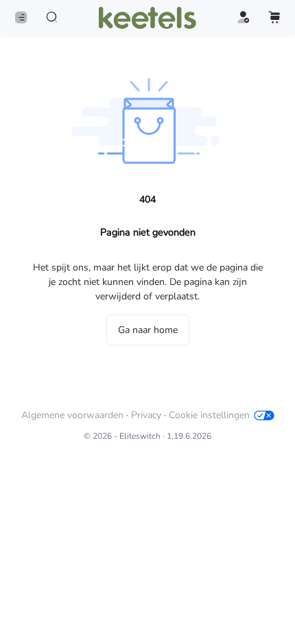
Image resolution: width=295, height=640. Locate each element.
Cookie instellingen (209, 415)
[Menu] (21, 17)
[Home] (147, 18)
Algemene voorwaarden (72, 415)
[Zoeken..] (51, 17)
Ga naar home (148, 329)
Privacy (146, 415)
